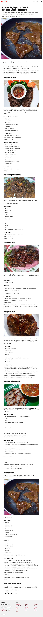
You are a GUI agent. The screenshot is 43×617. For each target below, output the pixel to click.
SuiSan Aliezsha (34, 408)
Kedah (35, 608)
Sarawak (35, 610)
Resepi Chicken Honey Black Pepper (12, 590)
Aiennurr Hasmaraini (15, 110)
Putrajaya (35, 604)
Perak (17, 608)
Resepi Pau (7, 591)
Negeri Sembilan (18, 605)
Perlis (17, 610)
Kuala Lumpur (18, 604)
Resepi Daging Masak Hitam (11, 593)
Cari (41, 1)
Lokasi (37, 1)
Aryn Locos (18, 338)
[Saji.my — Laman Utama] (4, 1)
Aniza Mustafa (18, 275)
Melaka (26, 605)
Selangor (26, 604)
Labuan (17, 611)
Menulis (2, 610)
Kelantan (35, 607)
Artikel (34, 1)
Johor (35, 605)
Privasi (5, 610)
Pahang (17, 607)
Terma (8, 610)
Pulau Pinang (27, 608)
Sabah (26, 610)
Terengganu (27, 607)
